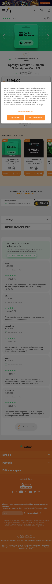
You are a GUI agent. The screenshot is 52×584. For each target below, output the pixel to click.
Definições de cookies (25, 111)
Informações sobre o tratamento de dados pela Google (26, 105)
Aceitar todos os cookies (35, 118)
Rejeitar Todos (15, 118)
